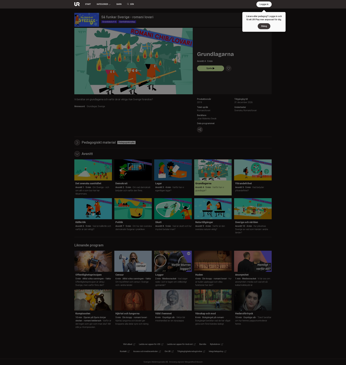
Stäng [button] (264, 26)
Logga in (264, 4)
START (88, 4)
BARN (119, 4)
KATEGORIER (102, 4)
